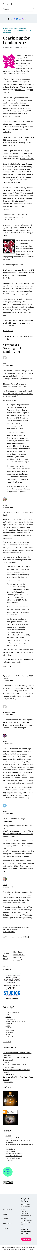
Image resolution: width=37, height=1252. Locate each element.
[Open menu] (4, 18)
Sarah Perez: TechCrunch (14, 1156)
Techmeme (9, 1160)
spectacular (14, 108)
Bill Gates (8, 1136)
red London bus (9, 129)
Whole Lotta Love (27, 159)
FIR (31, 90)
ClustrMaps (7, 790)
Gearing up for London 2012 (16, 40)
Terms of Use (15, 1249)
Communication (19, 28)
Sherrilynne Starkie (9, 712)
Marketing (7, 31)
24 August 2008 (8, 365)
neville (5, 505)
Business (8, 1017)
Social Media (10, 1030)
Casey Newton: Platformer (14, 1138)
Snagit (25, 294)
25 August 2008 (8, 680)
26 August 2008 (8, 743)
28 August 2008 (8, 887)
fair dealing (7, 655)
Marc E (5, 741)
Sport (28, 31)
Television (7, 33)
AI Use (28, 1249)
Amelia (5, 811)
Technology (9, 1032)
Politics (8, 1026)
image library (15, 286)
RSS (31, 1249)
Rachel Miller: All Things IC (14, 1153)
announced (26, 79)
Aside (7, 1014)
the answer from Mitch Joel (16, 196)
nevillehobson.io (26, 1220)
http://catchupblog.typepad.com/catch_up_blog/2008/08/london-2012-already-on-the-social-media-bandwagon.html (18, 853)
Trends (8, 1035)
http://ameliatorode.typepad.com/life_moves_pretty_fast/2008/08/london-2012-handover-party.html (18, 833)
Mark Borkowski (11, 1149)
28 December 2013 (9, 932)
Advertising (7, 28)
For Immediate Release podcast (16, 1021)
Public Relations (18, 31)
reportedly (13, 113)
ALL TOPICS (7, 1042)
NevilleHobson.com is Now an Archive (17, 1053)
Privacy (22, 1249)
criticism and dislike (10, 84)
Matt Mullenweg (11, 1151)
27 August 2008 (8, 813)
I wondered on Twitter (11, 188)
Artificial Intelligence (12, 1012)
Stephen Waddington (13, 1158)
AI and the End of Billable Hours (14, 1065)
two (16, 90)
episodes (21, 90)
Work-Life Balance (12, 1037)
